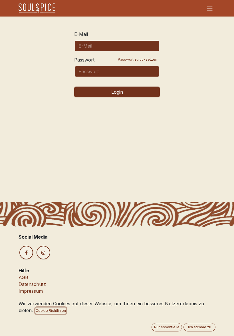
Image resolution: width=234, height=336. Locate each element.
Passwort (115, 60)
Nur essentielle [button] (166, 327)
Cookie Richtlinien (51, 310)
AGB (23, 277)
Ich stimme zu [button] (199, 327)
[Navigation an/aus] (209, 8)
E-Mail (81, 34)
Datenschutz (32, 284)
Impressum (31, 291)
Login (117, 92)
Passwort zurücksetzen (137, 59)
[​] (26, 252)
